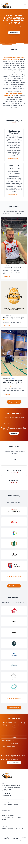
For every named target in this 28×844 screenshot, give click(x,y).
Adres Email (14, 737)
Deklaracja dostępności (6, 837)
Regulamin (23, 837)
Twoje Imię (14, 730)
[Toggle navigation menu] (25, 4)
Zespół (7, 813)
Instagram (15, 804)
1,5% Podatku (19, 813)
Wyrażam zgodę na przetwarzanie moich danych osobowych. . (14, 756)
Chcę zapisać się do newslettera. (10, 759)
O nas (3, 813)
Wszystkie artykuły (14, 402)
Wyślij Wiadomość (14, 762)
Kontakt (4, 804)
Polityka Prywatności (15, 837)
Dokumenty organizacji (8, 815)
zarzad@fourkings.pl (7, 828)
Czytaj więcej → (7, 276)
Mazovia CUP (5, 819)
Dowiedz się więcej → (14, 158)
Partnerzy (12, 813)
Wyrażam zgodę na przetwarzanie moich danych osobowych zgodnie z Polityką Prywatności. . (14, 428)
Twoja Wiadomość (14, 743)
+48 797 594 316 (18, 828)
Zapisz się (14, 433)
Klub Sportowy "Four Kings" (9, 817)
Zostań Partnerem (14, 586)
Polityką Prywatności (13, 756)
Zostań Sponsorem (14, 707)
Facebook (9, 804)
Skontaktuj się (14, 32)
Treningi (19, 817)
